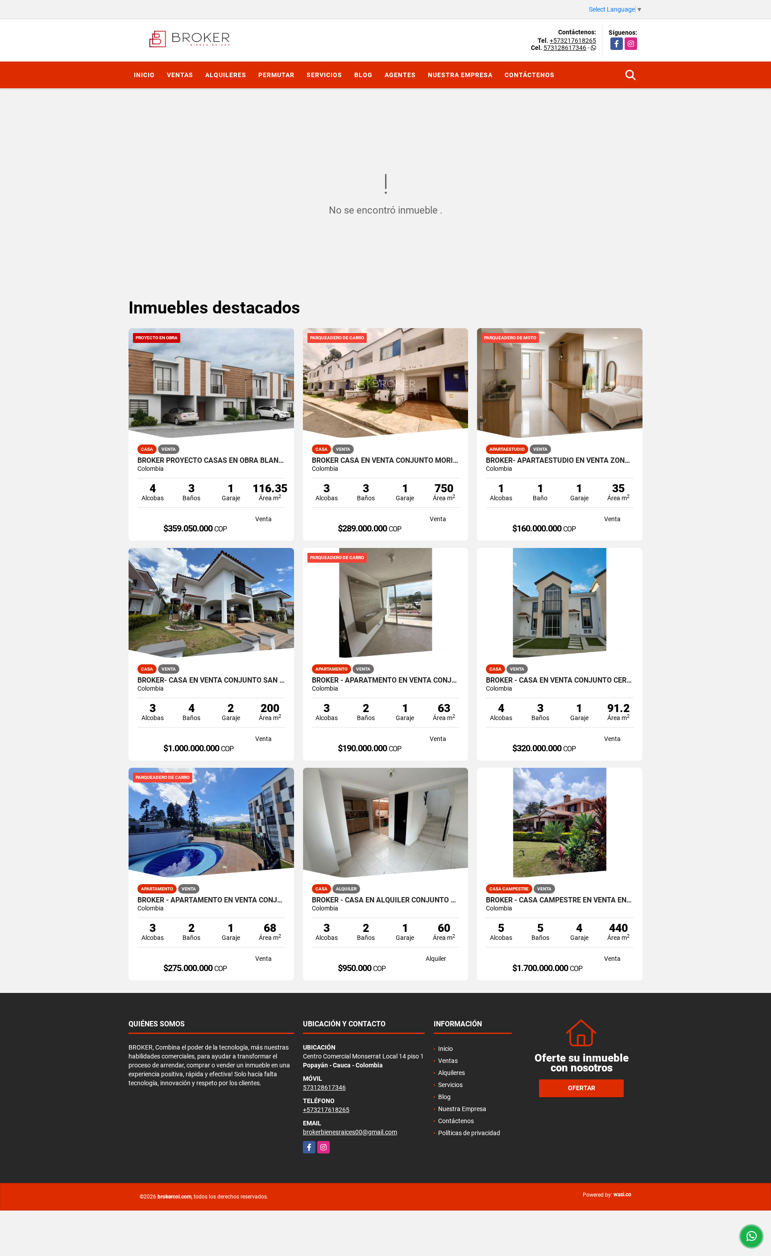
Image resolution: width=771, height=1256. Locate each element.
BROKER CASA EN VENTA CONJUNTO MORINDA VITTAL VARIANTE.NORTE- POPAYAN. (386, 460)
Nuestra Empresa (460, 74)
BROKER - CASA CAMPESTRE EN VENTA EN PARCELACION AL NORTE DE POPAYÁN (560, 900)
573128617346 (564, 47)
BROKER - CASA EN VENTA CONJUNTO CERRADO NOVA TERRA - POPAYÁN (560, 680)
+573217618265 (573, 40)
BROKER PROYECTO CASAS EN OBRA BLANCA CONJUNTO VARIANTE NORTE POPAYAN (211, 460)
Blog (363, 74)
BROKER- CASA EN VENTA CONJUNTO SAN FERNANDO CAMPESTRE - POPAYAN (211, 680)
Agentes (400, 74)
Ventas (180, 74)
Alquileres (225, 74)
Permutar (276, 74)
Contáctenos (530, 74)
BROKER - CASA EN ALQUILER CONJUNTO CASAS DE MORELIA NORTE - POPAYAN (386, 900)
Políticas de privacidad (469, 1133)
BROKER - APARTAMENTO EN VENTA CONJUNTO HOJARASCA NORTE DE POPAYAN (211, 900)
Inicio (144, 74)
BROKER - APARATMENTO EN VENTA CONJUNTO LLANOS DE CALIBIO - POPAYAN (386, 680)
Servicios (324, 74)
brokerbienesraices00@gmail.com (350, 1132)
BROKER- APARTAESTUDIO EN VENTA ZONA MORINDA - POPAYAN (560, 460)
